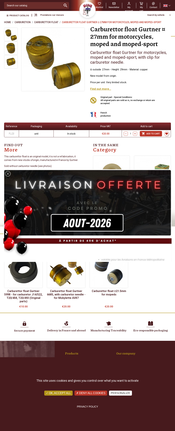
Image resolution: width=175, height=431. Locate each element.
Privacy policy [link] (87, 406)
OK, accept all (59, 393)
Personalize (120, 393)
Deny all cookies (91, 393)
